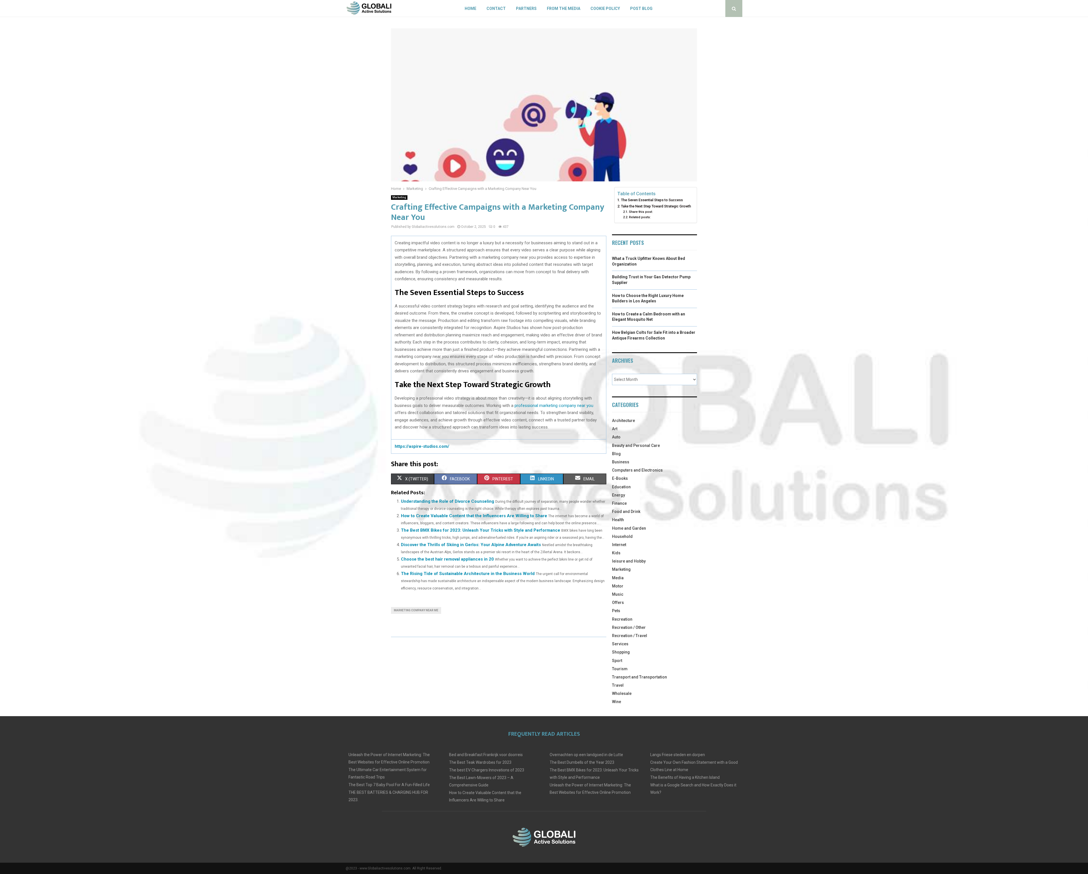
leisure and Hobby (629, 561)
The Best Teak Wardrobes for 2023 (480, 762)
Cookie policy (605, 8)
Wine (616, 701)
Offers (618, 602)
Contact (496, 8)
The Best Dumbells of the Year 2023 (582, 762)
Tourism (620, 669)
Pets (616, 610)
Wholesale (622, 693)
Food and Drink (626, 511)
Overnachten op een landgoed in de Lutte (586, 754)
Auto (616, 437)
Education (621, 487)
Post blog (641, 8)
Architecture (623, 420)
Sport (617, 660)
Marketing (399, 197)
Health (618, 519)
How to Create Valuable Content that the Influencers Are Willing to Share (474, 515)
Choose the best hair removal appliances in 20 (447, 559)
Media (618, 578)
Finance (619, 503)
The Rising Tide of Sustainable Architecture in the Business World (468, 573)
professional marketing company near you (554, 405)
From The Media (563, 8)
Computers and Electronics (637, 470)
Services (620, 644)
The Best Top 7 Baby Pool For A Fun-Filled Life (389, 784)
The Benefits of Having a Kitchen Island (685, 777)
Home (470, 8)
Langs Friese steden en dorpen (677, 754)
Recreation (622, 619)
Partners (526, 8)
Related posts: (640, 217)
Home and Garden (629, 528)
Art (614, 429)
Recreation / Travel (629, 635)
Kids (616, 553)
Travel (618, 685)
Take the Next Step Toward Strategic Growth (656, 206)
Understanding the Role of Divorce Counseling (447, 501)
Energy (618, 495)
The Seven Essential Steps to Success (652, 200)
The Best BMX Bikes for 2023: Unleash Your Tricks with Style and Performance (480, 530)
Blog (616, 453)
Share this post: (641, 212)
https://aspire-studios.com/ (422, 446)
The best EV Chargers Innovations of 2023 (486, 770)
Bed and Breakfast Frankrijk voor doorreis (486, 754)
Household (622, 536)
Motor (617, 586)
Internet (619, 544)
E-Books (620, 478)
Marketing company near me (416, 610)
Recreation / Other (629, 627)
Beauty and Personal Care (636, 445)
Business (620, 462)
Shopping (621, 652)
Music (617, 594)
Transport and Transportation (639, 677)
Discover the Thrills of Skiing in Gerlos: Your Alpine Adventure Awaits (471, 544)
